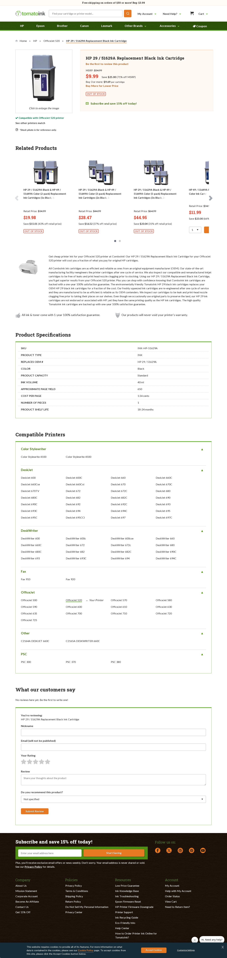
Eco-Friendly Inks (125, 922)
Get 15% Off (22, 912)
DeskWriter (29, 530)
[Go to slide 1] (115, 241)
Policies (71, 880)
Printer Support (124, 912)
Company (22, 880)
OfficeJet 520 (47, 117)
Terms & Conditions (76, 890)
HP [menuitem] (22, 26)
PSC (24, 654)
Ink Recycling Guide (126, 917)
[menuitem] (147, 13)
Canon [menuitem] (84, 26)
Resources (123, 880)
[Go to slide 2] (120, 241)
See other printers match (30, 122)
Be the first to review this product (107, 63)
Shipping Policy (74, 896)
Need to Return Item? (177, 906)
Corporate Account (26, 896)
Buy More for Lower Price (102, 85)
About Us (21, 885)
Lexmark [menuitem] (106, 26)
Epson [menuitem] (40, 26)
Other (25, 633)
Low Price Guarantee (127, 885)
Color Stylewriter (33, 449)
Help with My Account (178, 890)
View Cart (171, 901)
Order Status (172, 896)
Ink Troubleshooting (127, 896)
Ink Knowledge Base (127, 890)
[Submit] (127, 13)
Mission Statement (26, 890)
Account (171, 880)
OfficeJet (28, 592)
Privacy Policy (33, 866)
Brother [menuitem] (62, 26)
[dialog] (113, 950)
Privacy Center (73, 912)
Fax (23, 571)
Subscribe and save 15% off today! (113, 103)
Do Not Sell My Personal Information (86, 906)
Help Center (122, 928)
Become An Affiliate (27, 901)
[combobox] (90, 13)
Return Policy (73, 901)
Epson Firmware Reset (128, 901)
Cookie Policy (85, 950)
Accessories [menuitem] (168, 26)
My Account (172, 885)
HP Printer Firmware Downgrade (134, 906)
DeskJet (27, 470)
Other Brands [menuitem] (134, 26)
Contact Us (22, 906)
